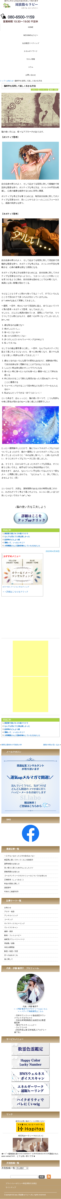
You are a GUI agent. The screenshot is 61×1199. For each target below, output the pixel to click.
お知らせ (35, 89)
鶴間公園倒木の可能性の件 (11, 745)
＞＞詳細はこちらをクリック (15, 591)
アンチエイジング (11, 916)
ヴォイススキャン (11, 927)
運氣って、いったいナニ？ (14, 543)
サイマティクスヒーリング (14, 923)
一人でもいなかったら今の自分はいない (19, 856)
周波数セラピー (24, 1195)
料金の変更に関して (12, 884)
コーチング (44, 89)
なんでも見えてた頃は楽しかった (17, 536)
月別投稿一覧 (8, 1168)
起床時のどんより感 (12, 540)
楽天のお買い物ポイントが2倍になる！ (31, 1121)
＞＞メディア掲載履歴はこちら (30, 1011)
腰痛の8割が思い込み (51, 745)
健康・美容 (53, 89)
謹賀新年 (7, 888)
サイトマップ (11, 1187)
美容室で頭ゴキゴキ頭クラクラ (16, 534)
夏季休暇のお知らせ (12, 864)
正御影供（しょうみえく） (14, 880)
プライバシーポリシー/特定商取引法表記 (21, 1183)
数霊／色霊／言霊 (11, 951)
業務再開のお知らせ (12, 872)
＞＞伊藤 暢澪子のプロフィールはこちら (30, 1009)
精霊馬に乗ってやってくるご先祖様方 (18, 860)
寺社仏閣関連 (9, 947)
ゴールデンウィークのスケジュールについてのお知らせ (25, 876)
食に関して (8, 959)
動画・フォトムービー (12, 935)
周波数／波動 (9, 943)
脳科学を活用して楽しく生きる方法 (20, 86)
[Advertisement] (30, 658)
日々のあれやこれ (11, 955)
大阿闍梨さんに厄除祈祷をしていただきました (22, 546)
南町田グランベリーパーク (14, 939)
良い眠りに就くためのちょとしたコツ (18, 868)
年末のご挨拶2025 (11, 892)
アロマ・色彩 (9, 912)
